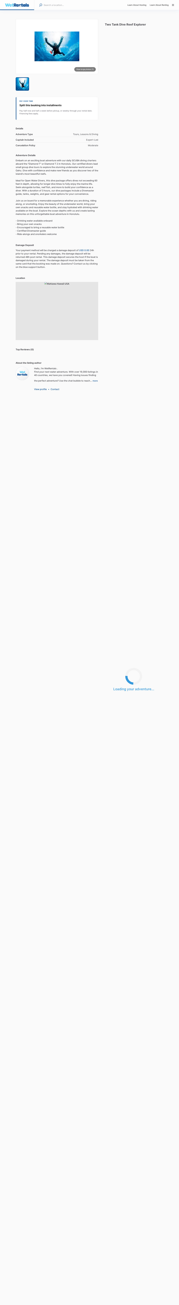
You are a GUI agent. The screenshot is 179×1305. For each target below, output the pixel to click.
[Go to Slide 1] (22, 84)
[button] (57, 46)
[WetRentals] (22, 373)
